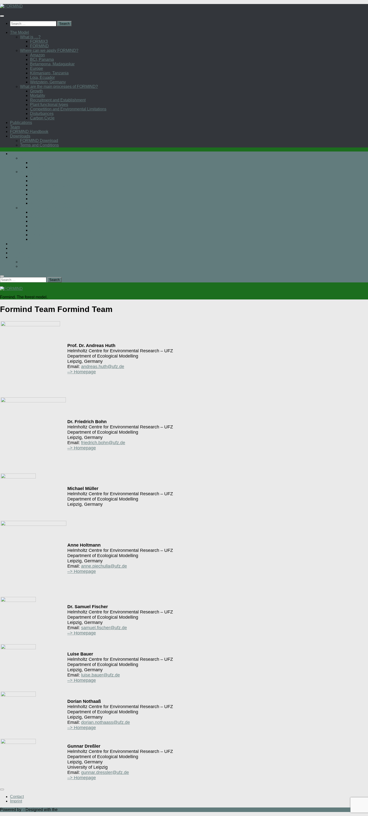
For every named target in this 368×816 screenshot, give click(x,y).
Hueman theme (72, 809)
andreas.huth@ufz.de (102, 366)
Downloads (20, 136)
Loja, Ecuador (42, 77)
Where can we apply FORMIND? (49, 50)
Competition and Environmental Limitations (68, 109)
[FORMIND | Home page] (11, 6)
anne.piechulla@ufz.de (104, 566)
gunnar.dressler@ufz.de (105, 772)
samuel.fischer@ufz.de (104, 627)
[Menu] (2, 16)
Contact (17, 796)
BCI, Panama (42, 59)
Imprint (16, 801)
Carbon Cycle (42, 118)
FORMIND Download (39, 140)
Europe (36, 68)
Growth (36, 91)
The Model (19, 32)
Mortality (37, 95)
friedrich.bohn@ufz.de (103, 442)
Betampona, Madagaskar (52, 64)
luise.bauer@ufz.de (100, 675)
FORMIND (39, 46)
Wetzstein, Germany (48, 82)
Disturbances (42, 113)
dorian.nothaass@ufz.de (105, 722)
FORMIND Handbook (29, 131)
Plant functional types (49, 104)
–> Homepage (81, 371)
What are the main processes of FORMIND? (59, 86)
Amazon (37, 55)
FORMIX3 (39, 41)
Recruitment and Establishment (58, 100)
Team (15, 127)
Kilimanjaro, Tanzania (49, 73)
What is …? (30, 37)
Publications (21, 122)
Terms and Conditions (39, 145)
